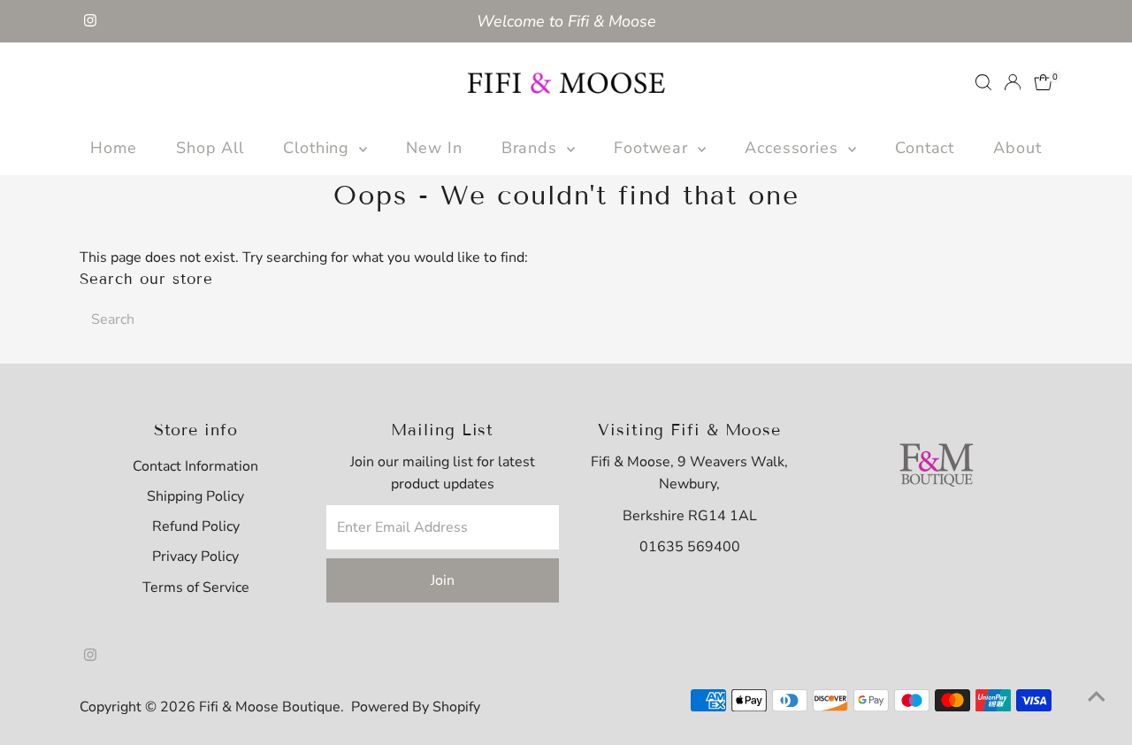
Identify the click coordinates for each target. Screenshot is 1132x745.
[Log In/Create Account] (1013, 82)
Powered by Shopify (415, 707)
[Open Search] (983, 82)
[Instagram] (90, 21)
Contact (924, 147)
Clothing (319, 147)
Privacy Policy (195, 556)
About (1017, 147)
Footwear (653, 147)
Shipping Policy (195, 496)
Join (443, 580)
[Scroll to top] (1096, 696)
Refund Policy (196, 526)
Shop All (210, 147)
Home (113, 147)
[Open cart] (1043, 82)
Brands (531, 147)
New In (434, 147)
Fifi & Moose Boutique (269, 707)
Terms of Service (195, 587)
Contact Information (195, 466)
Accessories (794, 147)
